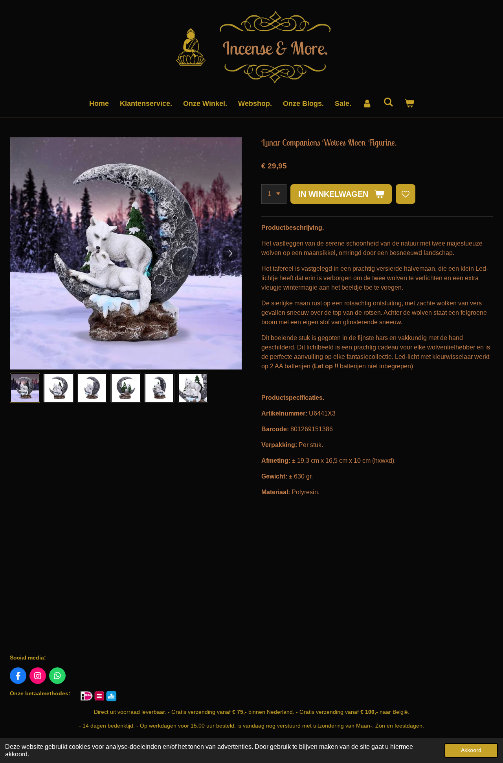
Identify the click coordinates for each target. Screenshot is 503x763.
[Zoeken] (388, 102)
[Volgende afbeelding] (230, 253)
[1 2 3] (273, 194)
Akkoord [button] (471, 750)
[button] (25, 388)
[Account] (367, 103)
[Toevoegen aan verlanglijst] (405, 194)
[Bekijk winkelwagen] (408, 103)
